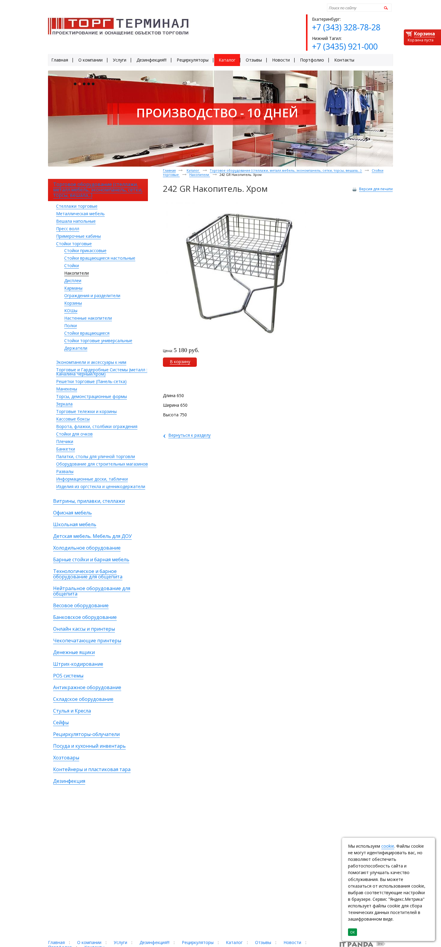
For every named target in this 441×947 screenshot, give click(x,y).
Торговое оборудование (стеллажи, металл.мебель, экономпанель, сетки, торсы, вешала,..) (286, 170)
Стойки (71, 265)
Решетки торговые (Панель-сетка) (91, 381)
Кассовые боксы (73, 419)
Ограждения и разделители (92, 295)
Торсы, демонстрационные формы (91, 396)
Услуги (120, 942)
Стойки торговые (74, 243)
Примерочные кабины (78, 236)
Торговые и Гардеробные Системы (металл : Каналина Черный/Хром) (101, 372)
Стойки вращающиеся (87, 333)
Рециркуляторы (198, 942)
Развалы (65, 471)
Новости (292, 942)
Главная (169, 170)
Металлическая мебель (80, 213)
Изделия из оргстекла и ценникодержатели (100, 486)
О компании (89, 942)
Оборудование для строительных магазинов (102, 464)
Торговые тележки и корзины (86, 411)
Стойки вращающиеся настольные (99, 258)
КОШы (70, 310)
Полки (70, 325)
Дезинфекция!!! (155, 942)
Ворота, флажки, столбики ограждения (96, 426)
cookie (387, 846)
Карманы (73, 288)
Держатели (75, 348)
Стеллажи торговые (77, 206)
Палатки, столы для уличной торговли (95, 456)
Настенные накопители (88, 318)
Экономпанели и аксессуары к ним (91, 362)
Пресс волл (67, 228)
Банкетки (65, 449)
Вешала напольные (76, 221)
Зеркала (64, 404)
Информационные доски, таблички (92, 479)
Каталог (193, 170)
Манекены (66, 389)
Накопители (76, 273)
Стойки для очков (74, 434)
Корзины (73, 303)
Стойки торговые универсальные (98, 340)
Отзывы (263, 942)
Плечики (64, 441)
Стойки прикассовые (85, 250)
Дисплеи (72, 280)
